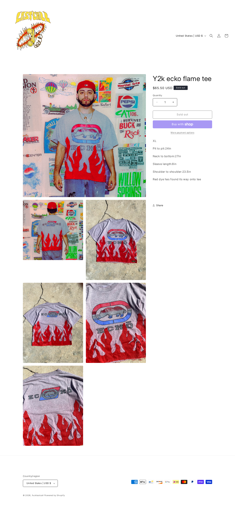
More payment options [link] (182, 132)
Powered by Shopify (54, 495)
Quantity (157, 95)
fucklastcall (38, 495)
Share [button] (159, 205)
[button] (211, 36)
